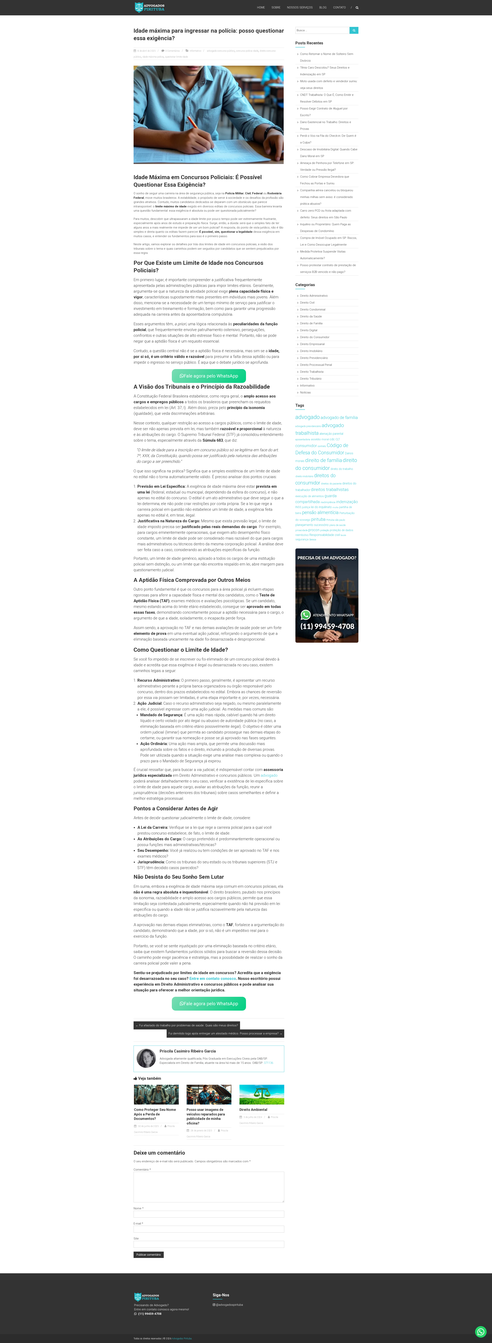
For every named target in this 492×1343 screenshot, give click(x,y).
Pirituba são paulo (335, 519)
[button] (481, 1332)
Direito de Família (311, 323)
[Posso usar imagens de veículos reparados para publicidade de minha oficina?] (209, 1094)
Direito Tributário (311, 378)
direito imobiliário (304, 476)
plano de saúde (337, 525)
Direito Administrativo (314, 295)
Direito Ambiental (253, 1110)
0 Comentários (172, 51)
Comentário (142, 1169)
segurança (301, 539)
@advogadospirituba (229, 1305)
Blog (323, 7)
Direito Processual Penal (316, 365)
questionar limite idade (176, 56)
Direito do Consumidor (314, 337)
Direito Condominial (312, 309)
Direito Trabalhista (311, 371)
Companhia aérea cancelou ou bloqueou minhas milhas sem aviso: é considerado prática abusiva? (326, 197)
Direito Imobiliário (311, 351)
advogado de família (339, 417)
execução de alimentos (309, 496)
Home (261, 7)
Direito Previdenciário (314, 358)
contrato (322, 446)
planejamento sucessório (312, 525)
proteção (324, 530)
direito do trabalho (342, 469)
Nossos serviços (300, 7)
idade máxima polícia (153, 56)
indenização (347, 501)
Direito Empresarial (312, 344)
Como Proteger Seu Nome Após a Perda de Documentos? (155, 1114)
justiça (306, 507)
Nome (139, 1208)
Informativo (195, 51)
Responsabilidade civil (324, 535)
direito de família (323, 460)
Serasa (312, 539)
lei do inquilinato (321, 507)
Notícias (305, 392)
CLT (338, 439)
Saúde (343, 535)
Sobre (276, 7)
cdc (332, 439)
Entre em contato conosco (212, 978)
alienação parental (331, 434)
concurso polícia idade (247, 51)
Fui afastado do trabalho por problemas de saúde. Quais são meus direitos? (186, 1025)
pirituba (318, 519)
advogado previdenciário (308, 426)
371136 (268, 1063)
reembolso (302, 535)
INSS (298, 507)
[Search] (354, 30)
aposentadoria (302, 439)
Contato (339, 7)
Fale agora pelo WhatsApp (211, 376)
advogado (269, 775)
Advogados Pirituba (182, 1338)
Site (136, 1238)
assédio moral (320, 439)
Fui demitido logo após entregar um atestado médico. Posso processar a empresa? (225, 1033)
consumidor (306, 445)
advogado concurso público (221, 51)
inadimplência (328, 502)
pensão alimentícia (320, 512)
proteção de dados (341, 530)
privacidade (301, 530)
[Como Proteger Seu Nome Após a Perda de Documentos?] (156, 1094)
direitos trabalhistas (330, 489)
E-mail (138, 1223)
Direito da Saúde (311, 316)
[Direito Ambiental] (261, 1094)
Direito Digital (308, 330)
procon (313, 530)
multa (335, 507)
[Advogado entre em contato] (326, 595)
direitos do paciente (331, 483)
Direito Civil (307, 302)
